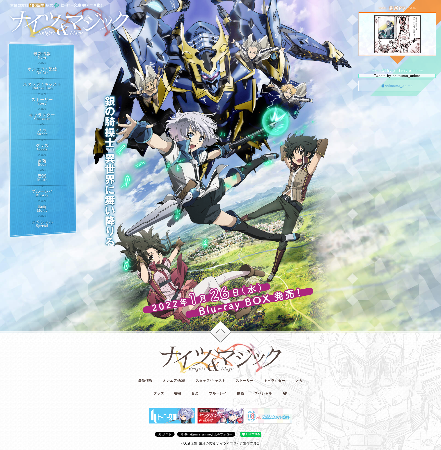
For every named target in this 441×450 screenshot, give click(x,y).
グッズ (42, 147)
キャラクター (42, 117)
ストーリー (42, 101)
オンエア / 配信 (42, 71)
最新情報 (42, 55)
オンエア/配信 (174, 380)
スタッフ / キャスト (42, 86)
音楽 (42, 178)
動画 (42, 208)
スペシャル (42, 224)
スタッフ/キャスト (211, 380)
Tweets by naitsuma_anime (397, 76)
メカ (42, 132)
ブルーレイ (42, 193)
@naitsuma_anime (397, 86)
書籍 (42, 162)
